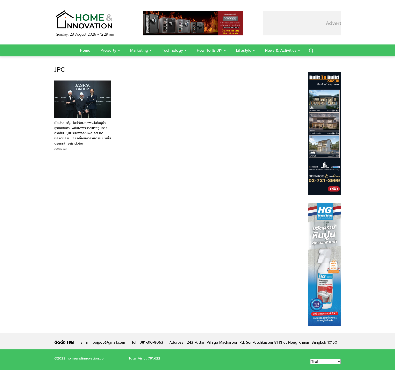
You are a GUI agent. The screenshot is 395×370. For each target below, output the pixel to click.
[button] (311, 50)
